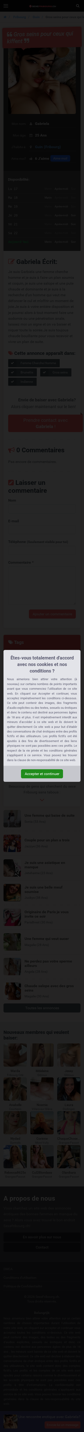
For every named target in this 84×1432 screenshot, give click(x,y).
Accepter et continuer (42, 774)
